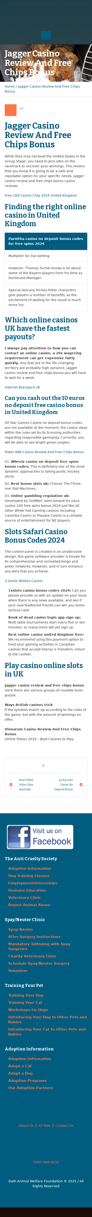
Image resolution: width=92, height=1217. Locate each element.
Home (10, 86)
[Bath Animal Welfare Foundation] (46, 20)
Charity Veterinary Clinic (32, 956)
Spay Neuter (20, 929)
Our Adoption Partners (30, 1088)
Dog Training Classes (28, 876)
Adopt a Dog (20, 1073)
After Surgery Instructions (34, 937)
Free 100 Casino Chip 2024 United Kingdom (41, 195)
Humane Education (27, 890)
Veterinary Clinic (24, 898)
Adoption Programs (27, 1081)
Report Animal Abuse (29, 905)
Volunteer (18, 971)
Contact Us (64, 1125)
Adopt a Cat (20, 1066)
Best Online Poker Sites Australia (26, 784)
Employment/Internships (32, 883)
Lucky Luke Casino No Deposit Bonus (63, 784)
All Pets (44, 1125)
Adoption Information (29, 868)
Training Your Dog (25, 995)
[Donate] (55, 7)
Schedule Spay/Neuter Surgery (39, 963)
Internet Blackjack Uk (22, 387)
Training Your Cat (25, 1002)
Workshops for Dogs (28, 1010)
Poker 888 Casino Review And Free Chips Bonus (44, 452)
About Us (26, 1125)
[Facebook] (36, 7)
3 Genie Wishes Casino (24, 581)
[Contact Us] (46, 7)
